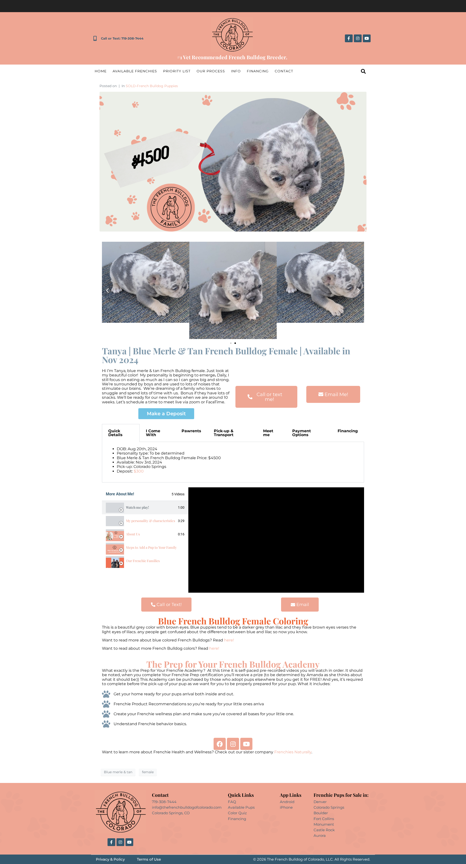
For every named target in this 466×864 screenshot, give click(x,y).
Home (101, 71)
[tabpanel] (233, 462)
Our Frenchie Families (143, 560)
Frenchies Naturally (292, 752)
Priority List (177, 71)
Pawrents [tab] (191, 431)
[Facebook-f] (349, 38)
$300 (139, 471)
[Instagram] (358, 38)
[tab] (145, 507)
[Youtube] (367, 38)
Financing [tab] (348, 431)
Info (236, 71)
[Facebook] (220, 744)
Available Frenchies (135, 71)
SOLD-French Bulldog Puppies (152, 86)
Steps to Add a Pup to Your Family (151, 547)
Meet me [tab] (268, 433)
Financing (258, 71)
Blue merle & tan (118, 772)
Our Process (211, 71)
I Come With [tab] (153, 433)
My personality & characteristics (150, 520)
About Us (133, 534)
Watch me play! (137, 507)
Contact (284, 71)
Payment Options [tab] (301, 433)
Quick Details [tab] (115, 433)
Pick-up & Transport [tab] (223, 433)
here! (228, 640)
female (148, 772)
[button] (107, 290)
